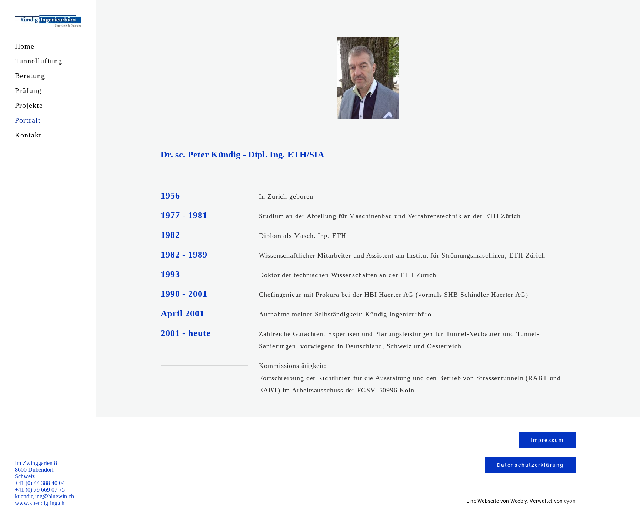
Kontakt (28, 135)
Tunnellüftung (38, 61)
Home (24, 46)
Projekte (29, 105)
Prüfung (28, 90)
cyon (570, 501)
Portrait (28, 120)
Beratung (30, 76)
